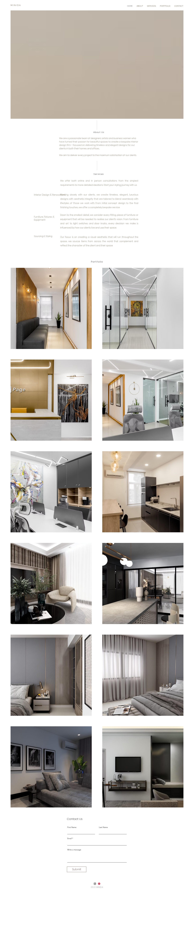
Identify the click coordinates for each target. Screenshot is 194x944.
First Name (71, 827)
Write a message (74, 850)
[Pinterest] (99, 883)
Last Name (103, 827)
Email (69, 838)
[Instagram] (94, 883)
